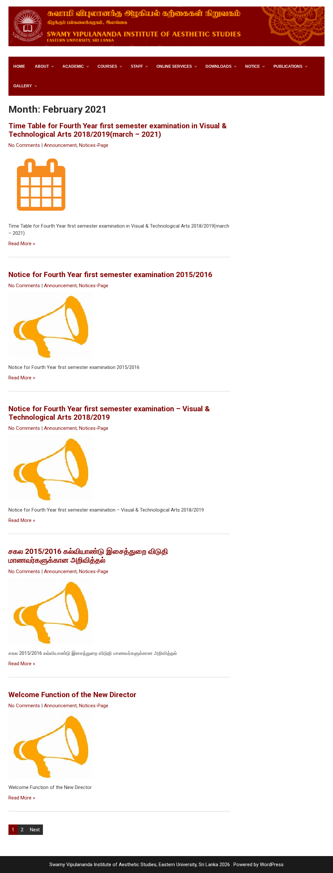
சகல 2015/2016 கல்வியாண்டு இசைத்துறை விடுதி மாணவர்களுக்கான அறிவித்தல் (88, 555)
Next (35, 830)
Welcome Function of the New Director (72, 694)
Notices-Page (93, 145)
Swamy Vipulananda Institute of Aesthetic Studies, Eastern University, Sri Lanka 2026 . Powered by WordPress (166, 864)
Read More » (21, 243)
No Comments (24, 145)
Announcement (60, 145)
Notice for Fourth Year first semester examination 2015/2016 (110, 274)
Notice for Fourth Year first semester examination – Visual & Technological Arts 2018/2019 (109, 412)
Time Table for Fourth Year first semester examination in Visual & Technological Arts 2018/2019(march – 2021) (117, 129)
